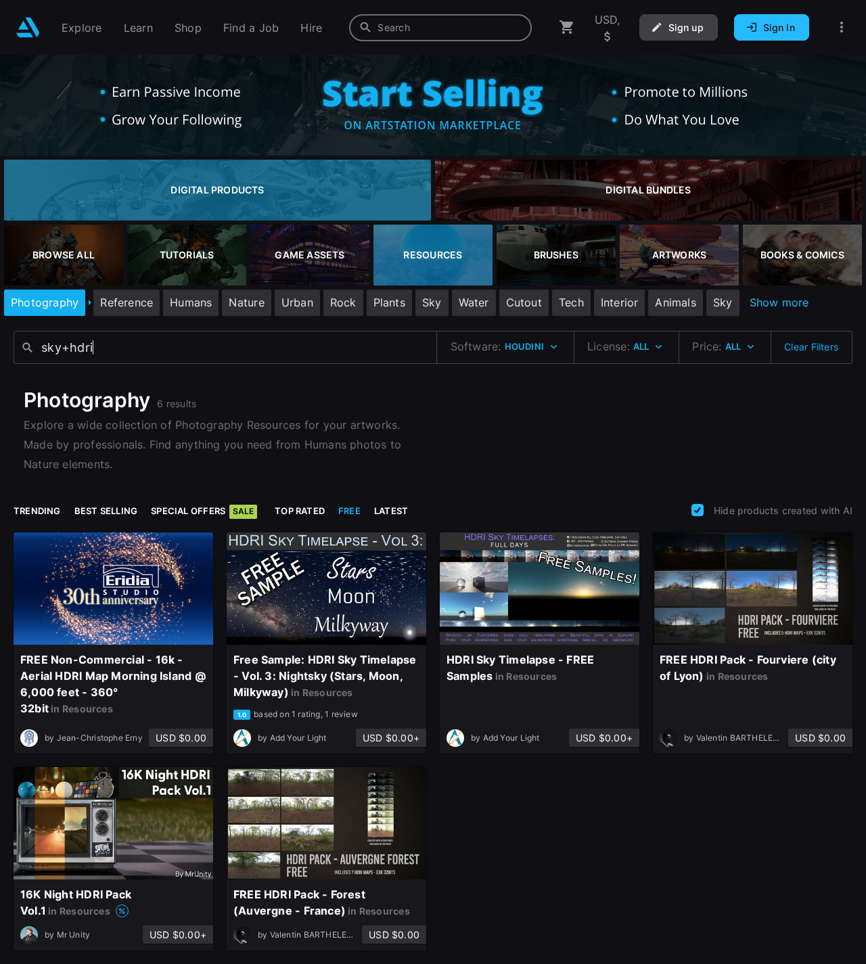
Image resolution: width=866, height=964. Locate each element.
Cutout (524, 302)
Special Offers (202, 510)
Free (349, 510)
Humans (191, 302)
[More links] (842, 27)
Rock (343, 302)
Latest (391, 510)
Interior (620, 302)
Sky (432, 302)
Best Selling (106, 510)
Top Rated (300, 510)
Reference (126, 302)
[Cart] (567, 27)
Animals (675, 302)
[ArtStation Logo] (28, 27)
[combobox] (440, 27)
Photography (44, 302)
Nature (246, 302)
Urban (297, 302)
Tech (571, 302)
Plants (389, 302)
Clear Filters (811, 346)
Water (474, 302)
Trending (37, 510)
